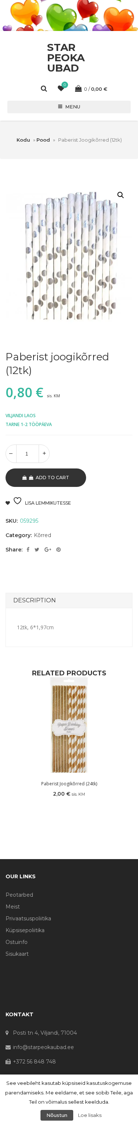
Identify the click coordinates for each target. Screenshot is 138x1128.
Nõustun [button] (56, 1115)
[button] (120, 195)
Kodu (23, 140)
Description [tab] (34, 600)
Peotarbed (19, 895)
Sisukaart (17, 954)
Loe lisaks (90, 1115)
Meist (13, 906)
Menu (72, 107)
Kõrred (42, 535)
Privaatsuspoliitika (28, 918)
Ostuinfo (17, 942)
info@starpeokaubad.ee (43, 1047)
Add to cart (52, 477)
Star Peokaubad (66, 57)
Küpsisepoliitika (25, 930)
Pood (43, 140)
